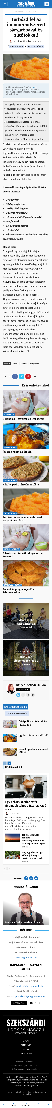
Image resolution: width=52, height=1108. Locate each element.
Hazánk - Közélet (11, 549)
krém (15, 363)
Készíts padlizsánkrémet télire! (21, 484)
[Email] (18, 695)
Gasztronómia (35, 46)
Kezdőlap (19, 11)
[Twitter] (21, 376)
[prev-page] (4, 763)
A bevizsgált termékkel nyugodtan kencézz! (23, 555)
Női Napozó (9, 415)
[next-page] (9, 763)
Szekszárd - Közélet (13, 585)
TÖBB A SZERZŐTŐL (17, 713)
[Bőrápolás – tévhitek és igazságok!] (26, 403)
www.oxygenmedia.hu (26, 957)
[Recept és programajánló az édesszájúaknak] (26, 573)
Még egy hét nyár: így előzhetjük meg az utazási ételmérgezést (33, 855)
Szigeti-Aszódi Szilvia (31, 685)
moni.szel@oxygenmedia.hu (29, 986)
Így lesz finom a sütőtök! (17, 451)
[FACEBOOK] (35, 1003)
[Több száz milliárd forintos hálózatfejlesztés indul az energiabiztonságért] (12, 838)
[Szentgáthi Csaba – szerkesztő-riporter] (26, 908)
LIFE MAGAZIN (31, 11)
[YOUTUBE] (31, 1003)
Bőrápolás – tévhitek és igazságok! (23, 419)
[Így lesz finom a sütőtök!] (26, 436)
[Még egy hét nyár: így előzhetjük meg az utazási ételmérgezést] (12, 855)
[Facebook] (15, 376)
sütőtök (24, 363)
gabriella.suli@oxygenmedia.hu (29, 996)
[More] (35, 376)
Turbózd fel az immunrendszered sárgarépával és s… (22, 519)
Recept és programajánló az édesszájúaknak (19, 591)
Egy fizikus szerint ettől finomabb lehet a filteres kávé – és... (25, 805)
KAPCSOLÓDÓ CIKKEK (15, 707)
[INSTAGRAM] (39, 1003)
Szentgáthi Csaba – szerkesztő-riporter (24, 922)
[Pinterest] (28, 376)
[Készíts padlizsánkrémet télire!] (26, 469)
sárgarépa (34, 363)
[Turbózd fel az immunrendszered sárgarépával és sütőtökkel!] (26, 501)
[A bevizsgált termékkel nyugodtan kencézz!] (26, 537)
